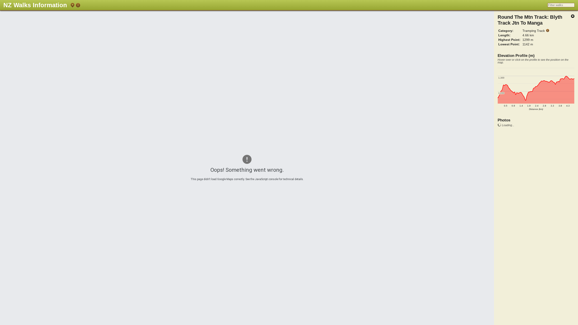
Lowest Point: (509, 44)
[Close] (572, 16)
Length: (504, 35)
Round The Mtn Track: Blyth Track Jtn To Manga (530, 20)
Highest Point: (509, 40)
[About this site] (78, 6)
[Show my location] (72, 6)
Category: (505, 30)
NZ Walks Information (35, 5)
